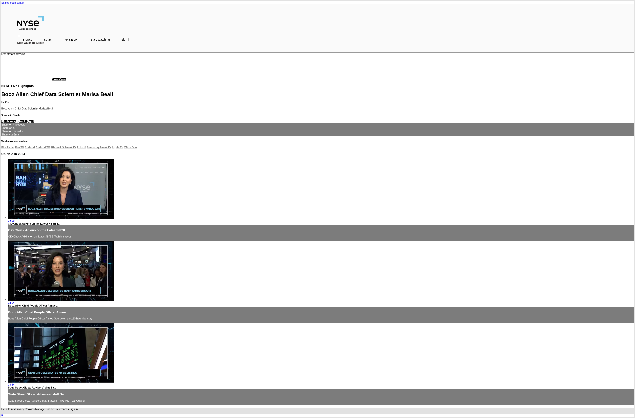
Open (62, 79)
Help (4, 409)
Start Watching (100, 39)
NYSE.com (72, 39)
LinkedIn (21, 121)
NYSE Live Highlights (17, 86)
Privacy (20, 409)
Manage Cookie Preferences (52, 409)
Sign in (125, 39)
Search (49, 39)
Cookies (30, 409)
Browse (27, 39)
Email (30, 121)
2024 (21, 154)
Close (55, 79)
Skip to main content (13, 2)
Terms (11, 409)
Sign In (40, 42)
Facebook (7, 121)
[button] (19, 36)
